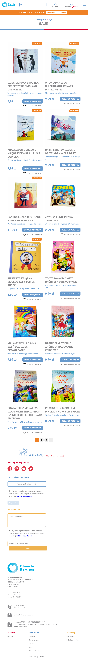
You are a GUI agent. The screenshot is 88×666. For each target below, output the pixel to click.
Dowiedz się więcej (32, 295)
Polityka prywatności (73, 640)
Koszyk (31, 643)
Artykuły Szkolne (38, 656)
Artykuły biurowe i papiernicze (43, 651)
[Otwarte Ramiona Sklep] (8, 5)
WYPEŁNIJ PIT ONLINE (56, 12)
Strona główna (41, 20)
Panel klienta (33, 636)
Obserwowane (34, 640)
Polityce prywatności (24, 496)
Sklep (31, 647)
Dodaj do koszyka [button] (32, 101)
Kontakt (10, 636)
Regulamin (70, 636)
